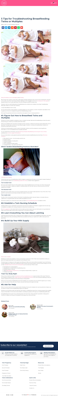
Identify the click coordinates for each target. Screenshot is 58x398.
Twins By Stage (24, 362)
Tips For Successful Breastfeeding (17, 306)
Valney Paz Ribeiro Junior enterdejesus (9, 97)
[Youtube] (8, 395)
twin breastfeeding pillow (32, 200)
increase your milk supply (42, 100)
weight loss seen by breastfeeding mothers (23, 277)
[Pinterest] (11, 395)
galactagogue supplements (12, 270)
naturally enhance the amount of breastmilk (14, 264)
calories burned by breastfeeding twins (24, 276)
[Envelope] (12, 395)
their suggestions (6, 209)
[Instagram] (9, 395)
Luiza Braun (3, 177)
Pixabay (22, 97)
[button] (51, 3)
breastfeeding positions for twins (20, 180)
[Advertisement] (29, 11)
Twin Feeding (12, 24)
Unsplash (10, 177)
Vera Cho (3, 256)
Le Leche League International (13, 132)
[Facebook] (7, 395)
